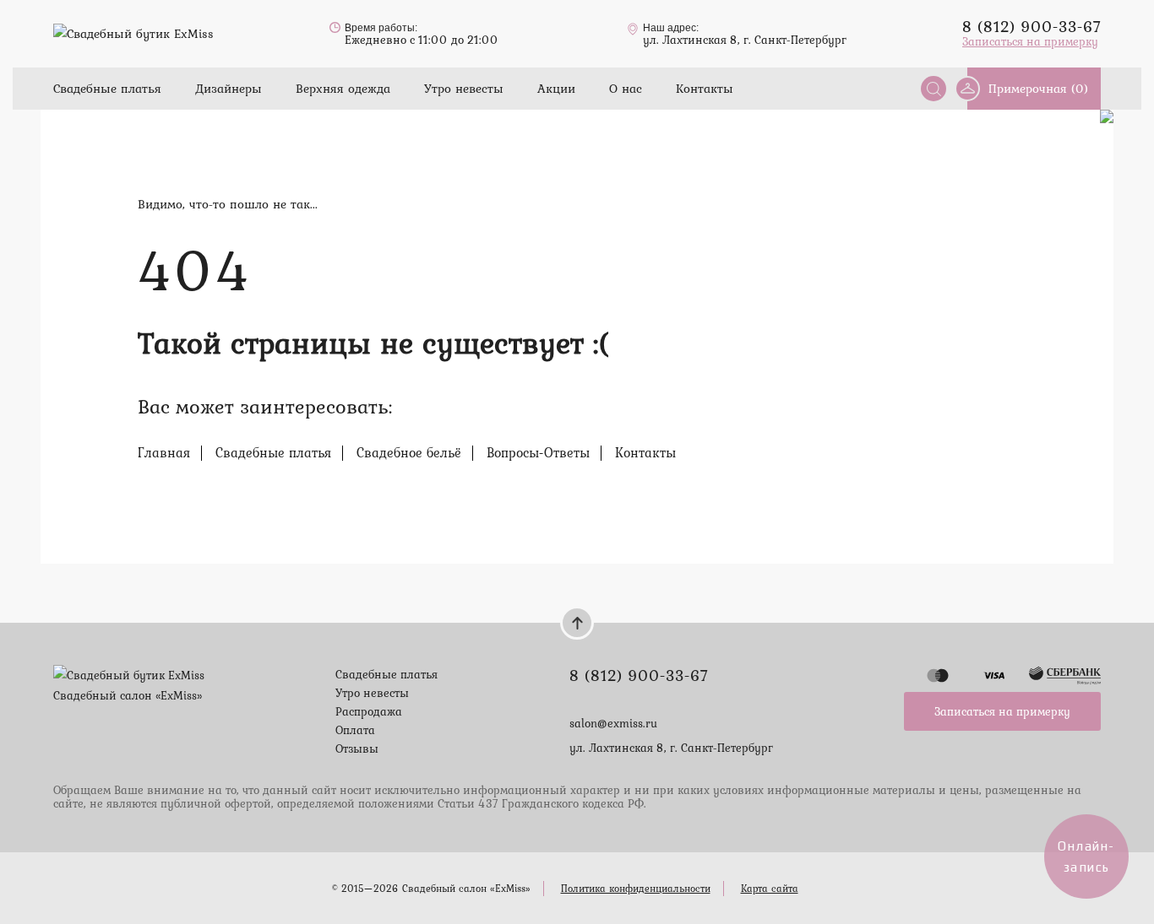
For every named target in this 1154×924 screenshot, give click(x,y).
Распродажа (368, 711)
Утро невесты (464, 88)
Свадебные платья (107, 88)
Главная (164, 452)
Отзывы (356, 748)
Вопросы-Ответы (538, 452)
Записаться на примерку (1030, 41)
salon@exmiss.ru (613, 723)
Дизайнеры (228, 88)
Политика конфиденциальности (635, 888)
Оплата (355, 729)
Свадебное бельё (409, 452)
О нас (625, 88)
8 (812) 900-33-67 (1031, 26)
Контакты (704, 88)
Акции (556, 88)
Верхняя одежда (343, 88)
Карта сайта (769, 888)
